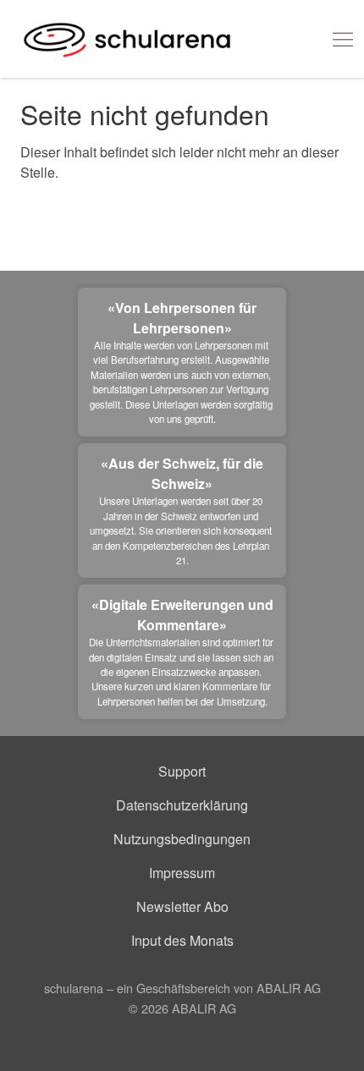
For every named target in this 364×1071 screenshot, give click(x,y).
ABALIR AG (204, 1008)
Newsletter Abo (182, 906)
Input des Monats (182, 940)
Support (182, 771)
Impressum (182, 872)
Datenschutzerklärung (182, 805)
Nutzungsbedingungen (182, 839)
